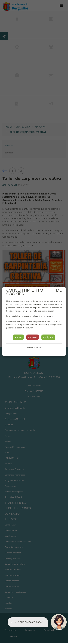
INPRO (39, 347)
